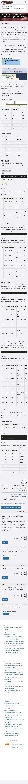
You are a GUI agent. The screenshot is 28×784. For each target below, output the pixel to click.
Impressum (20, 744)
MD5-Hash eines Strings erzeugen (12, 652)
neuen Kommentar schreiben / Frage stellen (10, 507)
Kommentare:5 (23, 490)
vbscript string (8, 708)
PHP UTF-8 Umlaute (9, 731)
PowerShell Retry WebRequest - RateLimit (14, 638)
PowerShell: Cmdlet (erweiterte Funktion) (14, 677)
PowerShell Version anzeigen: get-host (13, 663)
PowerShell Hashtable (10, 684)
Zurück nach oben (14, 747)
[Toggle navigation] (25, 2)
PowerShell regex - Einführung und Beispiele (14, 641)
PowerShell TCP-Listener (10, 634)
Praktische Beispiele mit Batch (11, 710)
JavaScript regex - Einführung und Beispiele (14, 643)
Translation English (19, 488)
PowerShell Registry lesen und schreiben (14, 672)
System (15, 494)
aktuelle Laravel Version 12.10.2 (12, 639)
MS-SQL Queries (8, 494)
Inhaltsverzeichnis (5, 23)
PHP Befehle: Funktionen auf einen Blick (14, 665)
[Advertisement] (14, 763)
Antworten (5, 542)
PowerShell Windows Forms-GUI (12, 703)
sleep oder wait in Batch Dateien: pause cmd (14, 719)
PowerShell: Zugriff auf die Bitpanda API (13, 636)
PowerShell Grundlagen (10, 667)
